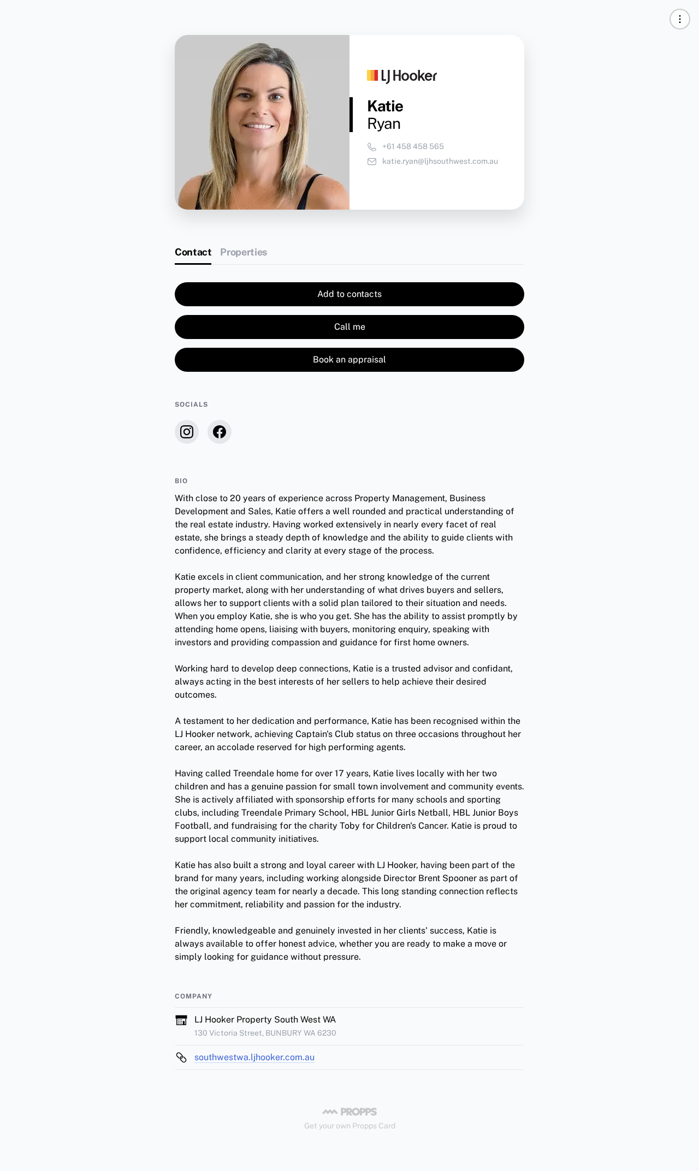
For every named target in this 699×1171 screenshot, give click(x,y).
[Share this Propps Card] (680, 19)
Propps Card (373, 1125)
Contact (193, 252)
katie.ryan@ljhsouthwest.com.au (440, 161)
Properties (243, 252)
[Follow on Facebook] (220, 432)
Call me (349, 327)
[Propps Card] (349, 1111)
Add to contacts (349, 294)
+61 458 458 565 (413, 146)
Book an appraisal (349, 359)
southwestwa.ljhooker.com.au (254, 1057)
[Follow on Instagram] (187, 432)
